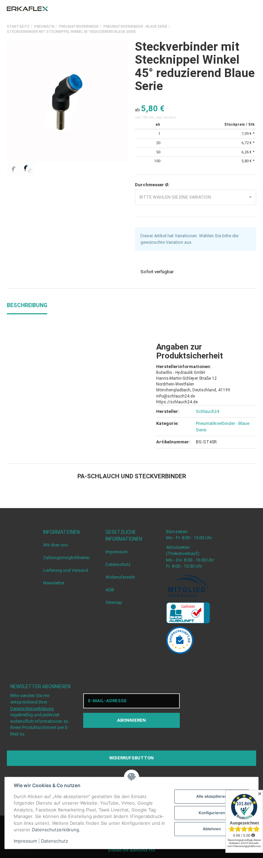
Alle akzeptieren (211, 796)
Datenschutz (117, 564)
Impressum (116, 551)
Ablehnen (212, 829)
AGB (109, 589)
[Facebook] (214, 710)
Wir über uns (55, 544)
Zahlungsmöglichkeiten (66, 557)
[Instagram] (227, 710)
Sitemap (113, 602)
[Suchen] (240, 8)
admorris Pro (142, 850)
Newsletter (53, 582)
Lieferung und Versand (65, 570)
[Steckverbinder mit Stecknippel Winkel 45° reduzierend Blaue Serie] (67, 101)
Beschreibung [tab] (27, 305)
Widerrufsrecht (120, 577)
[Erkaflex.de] (27, 9)
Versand (169, 117)
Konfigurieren (212, 812)
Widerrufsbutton (131, 757)
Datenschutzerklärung (32, 708)
